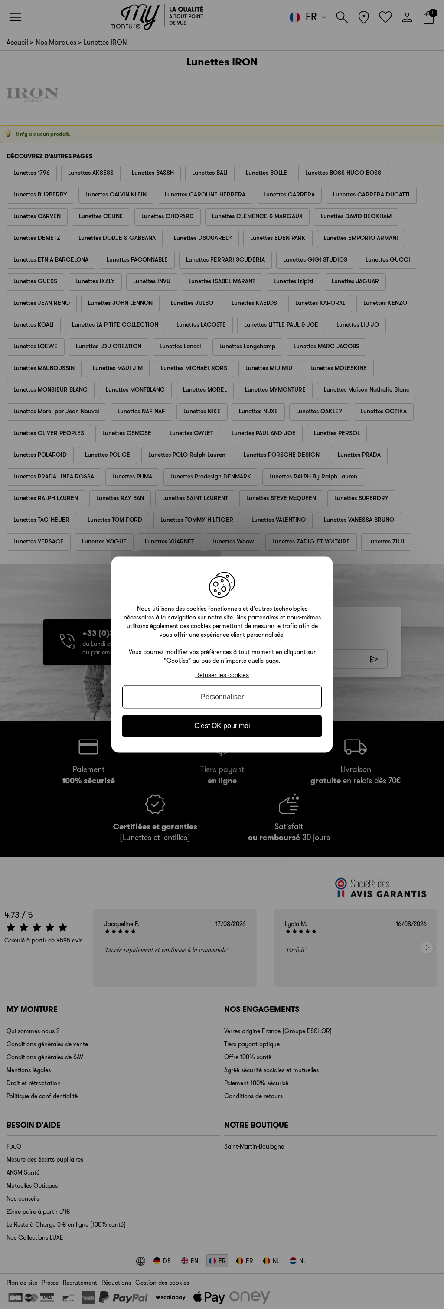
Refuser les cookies (222, 674)
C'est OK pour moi (222, 726)
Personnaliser (222, 696)
